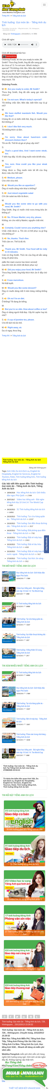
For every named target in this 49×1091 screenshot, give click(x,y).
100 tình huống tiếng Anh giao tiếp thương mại (24, 1002)
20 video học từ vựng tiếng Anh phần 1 (24, 899)
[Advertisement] (24, 382)
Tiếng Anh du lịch (19, 15)
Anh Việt (11, 471)
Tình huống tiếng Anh (25, 477)
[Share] (4, 1017)
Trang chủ (6, 15)
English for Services (21, 474)
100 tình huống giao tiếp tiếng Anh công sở (24, 969)
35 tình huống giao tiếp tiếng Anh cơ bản (25, 829)
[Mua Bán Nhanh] (24, 1067)
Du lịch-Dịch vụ (22, 471)
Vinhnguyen (16, 34)
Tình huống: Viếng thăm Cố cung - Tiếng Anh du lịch (29, 651)
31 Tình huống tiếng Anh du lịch (31, 509)
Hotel (12, 477)
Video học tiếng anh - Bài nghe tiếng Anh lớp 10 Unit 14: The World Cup (30, 589)
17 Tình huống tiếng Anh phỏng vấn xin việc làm (24, 933)
